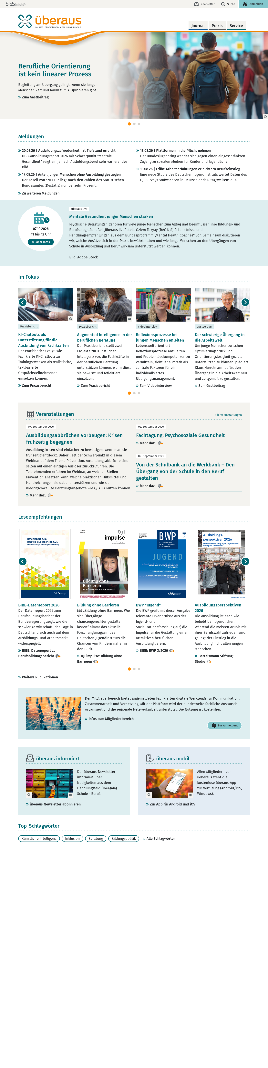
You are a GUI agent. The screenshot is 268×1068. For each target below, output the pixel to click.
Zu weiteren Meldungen (40, 193)
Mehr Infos (43, 242)
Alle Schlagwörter (161, 838)
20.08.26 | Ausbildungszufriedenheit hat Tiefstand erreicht (69, 150)
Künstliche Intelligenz (39, 838)
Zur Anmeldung (228, 725)
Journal (198, 25)
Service (236, 25)
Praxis (217, 25)
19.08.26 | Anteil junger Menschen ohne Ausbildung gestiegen (71, 174)
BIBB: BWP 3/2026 (154, 650)
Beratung (95, 838)
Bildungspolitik (124, 838)
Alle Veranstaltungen (228, 415)
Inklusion (72, 838)
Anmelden (256, 4)
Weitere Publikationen (40, 677)
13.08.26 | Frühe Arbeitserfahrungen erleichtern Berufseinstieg (190, 169)
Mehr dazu (38, 495)
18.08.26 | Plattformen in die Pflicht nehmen (175, 150)
